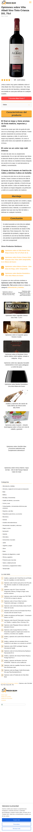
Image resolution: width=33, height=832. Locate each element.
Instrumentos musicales (9, 539)
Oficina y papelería (7, 557)
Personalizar (16, 824)
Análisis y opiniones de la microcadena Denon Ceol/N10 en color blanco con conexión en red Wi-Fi (17, 642)
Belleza (4, 494)
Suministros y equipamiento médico (12, 565)
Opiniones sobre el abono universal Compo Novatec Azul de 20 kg (9, 293)
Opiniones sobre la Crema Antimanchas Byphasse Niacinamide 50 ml (17, 652)
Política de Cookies (6, 696)
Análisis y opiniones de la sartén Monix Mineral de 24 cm (17, 637)
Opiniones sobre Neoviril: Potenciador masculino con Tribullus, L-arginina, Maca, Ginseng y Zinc (17, 621)
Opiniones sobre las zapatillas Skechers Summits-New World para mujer (17, 666)
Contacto (3, 700)
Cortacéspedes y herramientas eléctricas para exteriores (15, 507)
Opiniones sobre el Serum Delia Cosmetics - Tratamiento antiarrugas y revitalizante (15, 602)
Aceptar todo (16, 820)
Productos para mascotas (9, 560)
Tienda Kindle (6, 568)
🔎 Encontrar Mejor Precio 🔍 (16, 98)
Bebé (4, 492)
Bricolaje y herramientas (9, 497)
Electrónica (5, 516)
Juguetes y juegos (7, 545)
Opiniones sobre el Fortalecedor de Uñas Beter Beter (16, 676)
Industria (5, 534)
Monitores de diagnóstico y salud (11, 554)
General (5, 519)
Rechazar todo (16, 828)
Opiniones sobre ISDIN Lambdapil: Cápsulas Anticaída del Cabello (16, 647)
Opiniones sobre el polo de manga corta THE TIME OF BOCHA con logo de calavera (17, 597)
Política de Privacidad (6, 698)
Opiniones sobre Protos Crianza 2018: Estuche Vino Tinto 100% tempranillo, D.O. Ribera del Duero (16, 260)
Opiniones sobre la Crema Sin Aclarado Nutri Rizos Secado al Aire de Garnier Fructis (17, 611)
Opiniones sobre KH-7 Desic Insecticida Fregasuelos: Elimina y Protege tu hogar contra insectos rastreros (16, 591)
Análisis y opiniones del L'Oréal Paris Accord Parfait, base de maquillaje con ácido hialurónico (17, 579)
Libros (4, 548)
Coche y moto (6, 503)
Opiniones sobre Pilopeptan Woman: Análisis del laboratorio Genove (16, 626)
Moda (4, 551)
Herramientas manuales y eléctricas (12, 525)
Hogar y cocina (6, 528)
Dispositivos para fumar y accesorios (12, 514)
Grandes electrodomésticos (10, 522)
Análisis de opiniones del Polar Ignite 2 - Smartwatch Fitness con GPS (17, 616)
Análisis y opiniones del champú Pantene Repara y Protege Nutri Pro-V (17, 656)
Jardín (4, 542)
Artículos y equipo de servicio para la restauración (16, 489)
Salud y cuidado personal (9, 563)
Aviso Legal (4, 695)
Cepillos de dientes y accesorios (11, 500)
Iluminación (5, 531)
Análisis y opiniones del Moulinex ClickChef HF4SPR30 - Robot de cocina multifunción (15, 661)
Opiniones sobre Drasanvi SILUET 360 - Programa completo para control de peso (24, 293)
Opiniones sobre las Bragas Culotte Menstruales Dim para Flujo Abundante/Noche (16, 671)
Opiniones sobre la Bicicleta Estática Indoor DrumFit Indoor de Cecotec (17, 606)
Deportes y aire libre (8, 511)
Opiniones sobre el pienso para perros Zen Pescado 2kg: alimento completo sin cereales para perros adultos (17, 584)
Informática (5, 537)
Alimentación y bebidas (9, 486)
